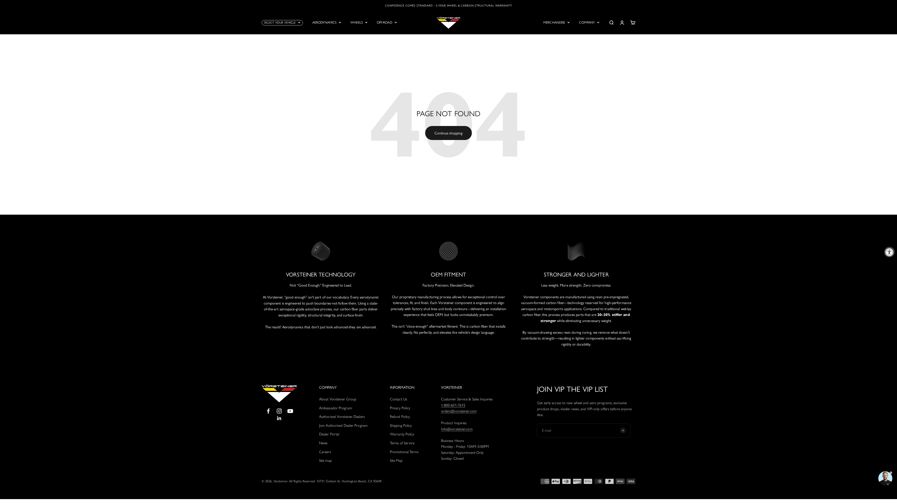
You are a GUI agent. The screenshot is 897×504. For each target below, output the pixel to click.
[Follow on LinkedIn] (279, 418)
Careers (325, 452)
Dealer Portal (329, 434)
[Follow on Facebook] (268, 411)
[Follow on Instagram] (279, 411)
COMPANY (587, 22)
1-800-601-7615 (453, 405)
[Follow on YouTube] (290, 411)
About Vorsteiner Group (337, 399)
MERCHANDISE (554, 22)
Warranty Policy (402, 434)
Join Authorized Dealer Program (343, 425)
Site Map (396, 460)
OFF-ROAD (384, 22)
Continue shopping (448, 133)
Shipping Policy (401, 425)
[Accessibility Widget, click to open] (889, 252)
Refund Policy (400, 416)
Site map (325, 460)
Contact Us (398, 399)
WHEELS (356, 22)
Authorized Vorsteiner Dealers (342, 416)
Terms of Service (402, 443)
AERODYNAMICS (324, 22)
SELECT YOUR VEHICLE (280, 22)
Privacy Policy (400, 408)
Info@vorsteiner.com (457, 429)
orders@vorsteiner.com (459, 411)
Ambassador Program (335, 408)
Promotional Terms (404, 452)
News (323, 443)
